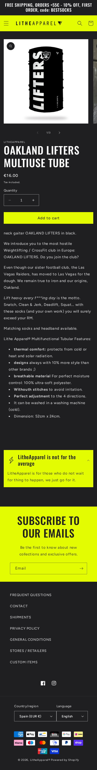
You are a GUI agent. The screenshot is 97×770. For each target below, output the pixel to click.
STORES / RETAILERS (28, 651)
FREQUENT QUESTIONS (31, 595)
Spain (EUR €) (30, 716)
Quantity (10, 190)
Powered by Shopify (65, 760)
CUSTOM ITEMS (24, 662)
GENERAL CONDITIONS (30, 640)
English (67, 716)
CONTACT (19, 606)
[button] (6, 23)
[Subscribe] (81, 568)
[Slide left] (37, 132)
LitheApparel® (40, 760)
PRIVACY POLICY (25, 628)
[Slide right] (59, 132)
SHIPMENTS (20, 617)
